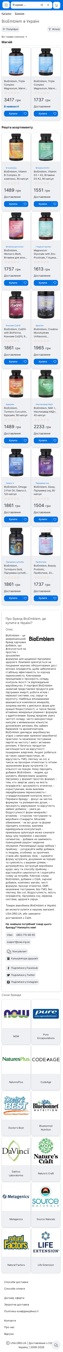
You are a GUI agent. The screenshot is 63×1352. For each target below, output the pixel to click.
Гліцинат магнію (43, 247)
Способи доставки (16, 1282)
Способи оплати (14, 1288)
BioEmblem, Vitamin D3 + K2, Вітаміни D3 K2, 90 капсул (45, 175)
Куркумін (10, 404)
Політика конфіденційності (21, 1311)
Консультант (19, 951)
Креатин (39, 325)
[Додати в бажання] (25, 114)
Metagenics (16, 1219)
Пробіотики (41, 562)
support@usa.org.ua (18, 941)
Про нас (9, 1327)
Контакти (10, 1320)
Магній (7, 42)
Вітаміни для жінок (14, 247)
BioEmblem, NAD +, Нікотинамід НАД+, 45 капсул (45, 411)
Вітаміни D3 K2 (42, 168)
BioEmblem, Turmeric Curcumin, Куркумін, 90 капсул (15, 411)
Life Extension (46, 1264)
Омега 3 (10, 483)
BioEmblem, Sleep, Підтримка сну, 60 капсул (44, 490)
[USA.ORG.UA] (6, 4)
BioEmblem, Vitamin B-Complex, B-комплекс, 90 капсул (16, 175)
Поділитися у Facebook (24, 967)
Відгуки (9, 1333)
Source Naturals (46, 1219)
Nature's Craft (46, 1173)
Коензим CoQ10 (13, 325)
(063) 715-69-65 (25, 934)
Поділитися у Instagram (24, 981)
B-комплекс (11, 168)
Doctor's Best (16, 1127)
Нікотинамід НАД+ (44, 404)
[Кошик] (56, 5)
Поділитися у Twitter (23, 975)
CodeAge (46, 1082)
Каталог (7, 13)
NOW (16, 1036)
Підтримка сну (42, 483)
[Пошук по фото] (42, 5)
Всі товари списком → (14, 36)
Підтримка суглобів (15, 562)
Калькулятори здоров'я (24, 958)
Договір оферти (14, 1298)
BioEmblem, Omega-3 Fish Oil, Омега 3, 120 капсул (15, 490)
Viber (10, 934)
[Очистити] (48, 5)
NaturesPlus (16, 1082)
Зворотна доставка (16, 1304)
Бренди (19, 13)
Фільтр (56, 29)
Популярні (12, 29)
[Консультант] (56, 1345)
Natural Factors (16, 1264)
